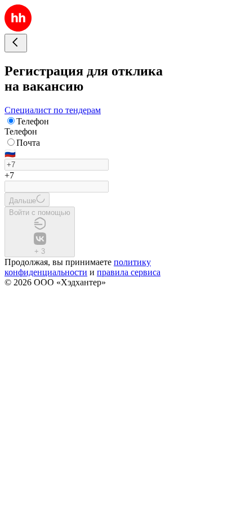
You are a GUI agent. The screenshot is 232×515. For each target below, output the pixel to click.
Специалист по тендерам (53, 110)
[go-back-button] (16, 43)
